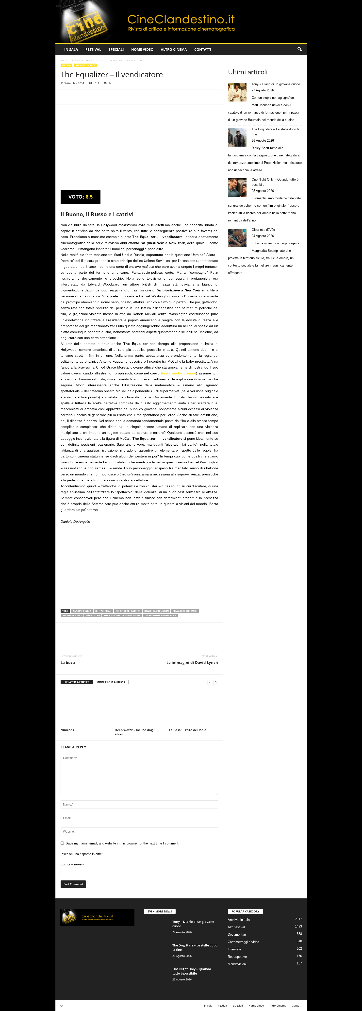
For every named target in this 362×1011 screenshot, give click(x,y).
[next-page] (215, 682)
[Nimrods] (85, 708)
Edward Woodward (185, 611)
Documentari (237, 934)
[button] (299, 49)
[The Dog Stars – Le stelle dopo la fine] (237, 137)
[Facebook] (65, 97)
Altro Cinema (174, 49)
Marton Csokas (72, 615)
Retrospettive (237, 957)
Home (64, 60)
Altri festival (236, 927)
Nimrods (67, 730)
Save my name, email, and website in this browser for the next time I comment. (122, 843)
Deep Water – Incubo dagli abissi (135, 732)
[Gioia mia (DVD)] (237, 238)
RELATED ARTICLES (77, 682)
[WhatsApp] (99, 97)
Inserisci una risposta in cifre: (82, 854)
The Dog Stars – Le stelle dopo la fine (275, 131)
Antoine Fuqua (82, 611)
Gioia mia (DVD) (263, 230)
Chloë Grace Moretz (127, 611)
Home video (142, 49)
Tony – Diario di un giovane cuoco (276, 84)
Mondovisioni (237, 964)
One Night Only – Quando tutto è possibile (275, 182)
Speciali (116, 49)
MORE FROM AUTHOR (111, 682)
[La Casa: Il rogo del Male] (193, 708)
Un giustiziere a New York (160, 615)
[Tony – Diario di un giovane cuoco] (237, 92)
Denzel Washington (156, 611)
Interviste (234, 949)
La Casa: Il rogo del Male (187, 730)
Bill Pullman (103, 611)
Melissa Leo (93, 615)
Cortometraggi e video (243, 942)
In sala (71, 49)
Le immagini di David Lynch (192, 662)
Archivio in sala (94, 60)
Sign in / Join (65, 6)
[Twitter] (77, 97)
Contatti (202, 49)
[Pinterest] (88, 97)
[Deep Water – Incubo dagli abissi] (139, 708)
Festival (93, 49)
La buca (68, 662)
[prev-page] (209, 682)
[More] (111, 97)
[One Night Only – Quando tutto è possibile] (237, 187)
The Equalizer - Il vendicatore (122, 615)
